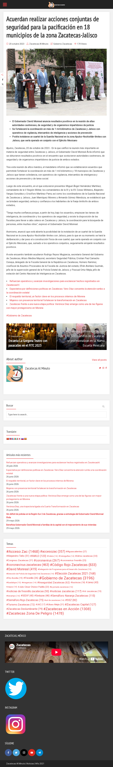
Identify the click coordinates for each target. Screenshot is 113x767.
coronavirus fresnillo (74, 560)
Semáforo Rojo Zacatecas (26, 600)
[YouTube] (31, 752)
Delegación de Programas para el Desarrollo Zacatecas (65, 569)
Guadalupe (14, 582)
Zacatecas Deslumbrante (25, 608)
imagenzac (30, 582)
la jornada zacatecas (62, 587)
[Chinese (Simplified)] (7, 439)
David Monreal (22, 569)
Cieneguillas (67, 556)
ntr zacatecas (92, 591)
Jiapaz (12, 587)
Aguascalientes (77, 551)
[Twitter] (16, 752)
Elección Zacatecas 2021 (76, 573)
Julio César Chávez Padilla (34, 587)
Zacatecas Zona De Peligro (36, 613)
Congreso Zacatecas (20, 560)
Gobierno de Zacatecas (20, 315)
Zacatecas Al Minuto (38, 44)
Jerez (93, 582)
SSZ (72, 600)
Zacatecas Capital (81, 604)
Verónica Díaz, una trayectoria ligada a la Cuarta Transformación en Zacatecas (42, 506)
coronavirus (48, 560)
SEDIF (28, 595)
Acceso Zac (24, 551)
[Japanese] (19, 439)
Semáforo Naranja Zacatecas (73, 595)
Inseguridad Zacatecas (54, 582)
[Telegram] (39, 752)
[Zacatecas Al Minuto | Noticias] (56, 5)
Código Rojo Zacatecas (74, 565)
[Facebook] (8, 752)
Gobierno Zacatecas (62, 44)
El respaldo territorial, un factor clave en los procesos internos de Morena (47, 296)
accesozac (53, 551)
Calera (53, 556)
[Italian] (16, 439)
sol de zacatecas (54, 600)
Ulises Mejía (56, 604)
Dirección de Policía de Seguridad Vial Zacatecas (31, 573)
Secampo (14, 596)
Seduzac (43, 595)
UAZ (41, 604)
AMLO (39, 556)
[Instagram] (24, 752)
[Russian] (22, 439)
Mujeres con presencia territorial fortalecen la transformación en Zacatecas (48, 300)
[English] (10, 439)
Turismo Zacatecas (21, 604)
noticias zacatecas (67, 591)
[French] (13, 439)
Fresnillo (31, 578)
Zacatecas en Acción (68, 609)
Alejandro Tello (18, 556)
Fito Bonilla (15, 578)
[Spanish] (25, 439)
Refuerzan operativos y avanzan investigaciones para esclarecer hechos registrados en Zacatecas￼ (53, 462)
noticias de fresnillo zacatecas (28, 591)
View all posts (99, 359)
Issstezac (78, 582)
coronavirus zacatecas (28, 565)
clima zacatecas (87, 556)
